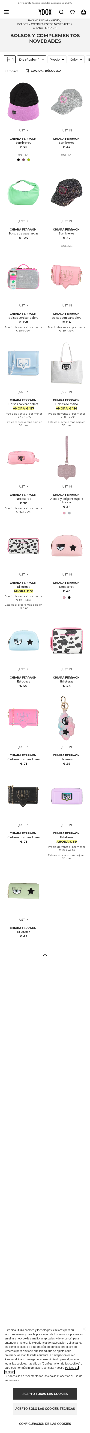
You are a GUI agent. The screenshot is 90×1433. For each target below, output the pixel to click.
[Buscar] (61, 12)
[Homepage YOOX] (45, 12)
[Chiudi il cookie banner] (84, 1329)
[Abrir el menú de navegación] (6, 12)
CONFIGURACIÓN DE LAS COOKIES (45, 1424)
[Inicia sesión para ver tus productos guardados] (72, 12)
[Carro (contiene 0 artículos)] (83, 12)
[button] (45, 954)
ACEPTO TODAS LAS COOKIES (45, 1394)
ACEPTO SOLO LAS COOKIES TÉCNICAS (45, 1408)
